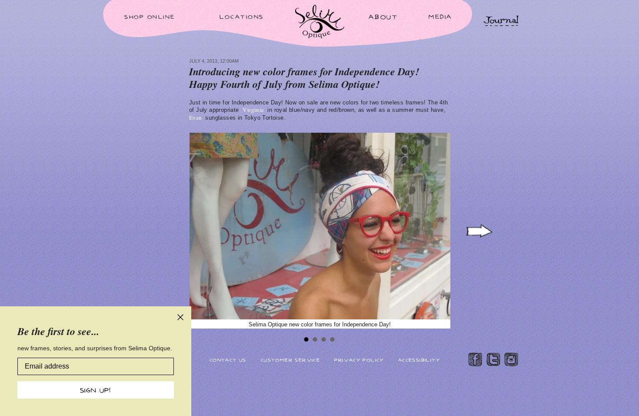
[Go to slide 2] (315, 339)
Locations (242, 16)
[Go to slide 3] (324, 339)
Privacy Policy (359, 359)
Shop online (149, 16)
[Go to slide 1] (306, 339)
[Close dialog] (180, 317)
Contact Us (228, 359)
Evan (196, 117)
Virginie (254, 110)
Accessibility (419, 359)
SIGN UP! (95, 390)
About (383, 16)
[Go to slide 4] (332, 339)
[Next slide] (478, 231)
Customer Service (290, 359)
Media (441, 16)
